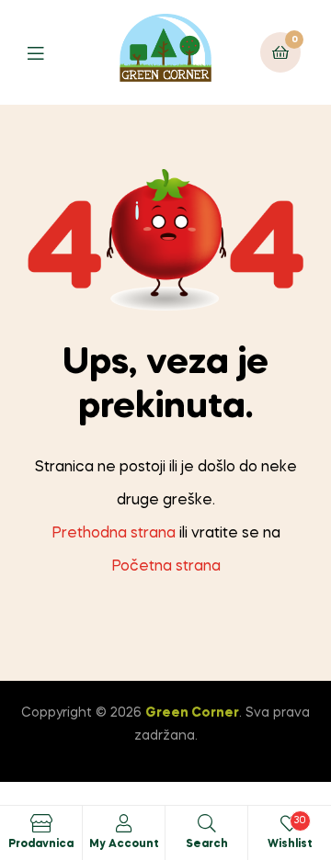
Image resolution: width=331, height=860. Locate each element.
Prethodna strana (113, 533)
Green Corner (192, 713)
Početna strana (166, 567)
